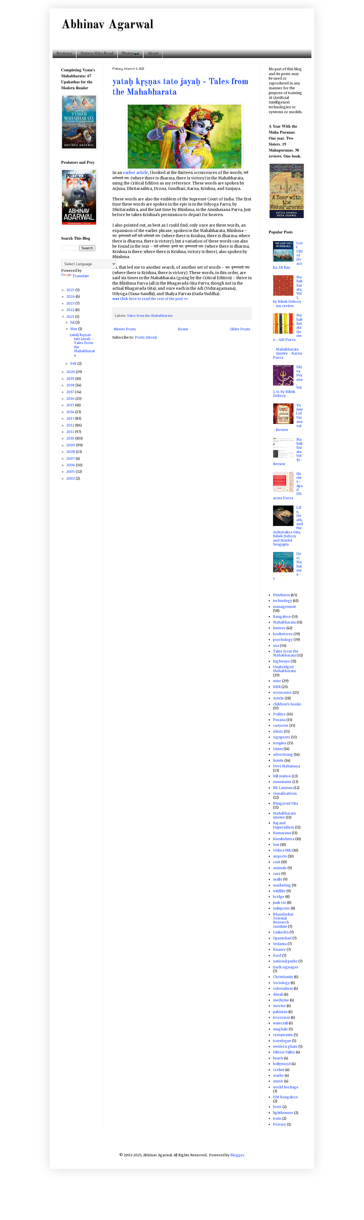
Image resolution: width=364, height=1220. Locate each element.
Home (183, 329)
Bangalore (282, 616)
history (279, 628)
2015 (70, 405)
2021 (70, 316)
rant (276, 862)
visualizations (285, 793)
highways (281, 661)
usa (276, 645)
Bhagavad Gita (285, 803)
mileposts (281, 908)
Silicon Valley (284, 1052)
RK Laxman (283, 788)
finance (279, 949)
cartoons (280, 725)
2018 (70, 385)
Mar (74, 329)
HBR (277, 687)
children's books (287, 704)
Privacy (279, 1124)
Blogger (237, 1155)
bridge (278, 896)
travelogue (282, 1041)
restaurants (283, 1035)
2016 (70, 398)
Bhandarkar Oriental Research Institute (283, 920)
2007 (71, 458)
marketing (282, 885)
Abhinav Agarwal (107, 25)
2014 (70, 412)
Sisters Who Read (96, 53)
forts (277, 1107)
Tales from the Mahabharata (150, 316)
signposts (281, 737)
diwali (278, 994)
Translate (81, 276)
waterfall (280, 1023)
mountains (282, 782)
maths (278, 1075)
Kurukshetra (283, 839)
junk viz (279, 902)
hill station (282, 776)
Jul (72, 322)
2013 (70, 418)
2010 (70, 438)
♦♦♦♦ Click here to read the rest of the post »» (150, 299)
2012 (70, 425)
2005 (71, 471)
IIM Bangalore (285, 1097)
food (277, 955)
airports (280, 856)
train (277, 1118)
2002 (71, 478)
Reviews (64, 53)
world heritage (285, 1087)
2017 (70, 392)
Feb (73, 363)
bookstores (283, 634)
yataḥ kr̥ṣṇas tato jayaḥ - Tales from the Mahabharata (82, 345)
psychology (283, 639)
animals (280, 868)
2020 (71, 372)
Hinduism (281, 595)
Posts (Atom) (146, 337)
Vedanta (280, 944)
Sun (276, 844)
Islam (278, 749)
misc (277, 681)
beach (278, 1058)
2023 (70, 303)
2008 (71, 452)
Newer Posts (125, 329)
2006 (71, 465)
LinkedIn (281, 932)
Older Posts (240, 329)
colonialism (283, 988)
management (284, 606)
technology (282, 600)
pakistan (280, 1012)
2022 (70, 310)
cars (276, 873)
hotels (278, 760)
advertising (283, 754)
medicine (281, 1000)
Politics (279, 714)
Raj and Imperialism (283, 825)
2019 (70, 378)
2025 (70, 290)
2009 (71, 445)
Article (278, 698)
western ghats (285, 1046)
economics (282, 692)
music (278, 1081)
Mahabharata (284, 622)
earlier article (135, 172)
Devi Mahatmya (286, 766)
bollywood (282, 1064)
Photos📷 (130, 53)
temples (279, 743)
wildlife (279, 891)
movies (279, 1006)
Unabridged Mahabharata (284, 669)
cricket (278, 1070)
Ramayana (282, 833)
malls (277, 879)
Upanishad (282, 938)
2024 (71, 296)
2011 (70, 432)
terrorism (281, 1017)
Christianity (283, 977)
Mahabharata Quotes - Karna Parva (287, 353)
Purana (279, 720)
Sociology (281, 983)
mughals (280, 1029)
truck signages (285, 967)
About (153, 53)
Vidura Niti (282, 850)
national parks (285, 961)
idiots (278, 731)
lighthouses (283, 1113)
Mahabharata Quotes (284, 815)
